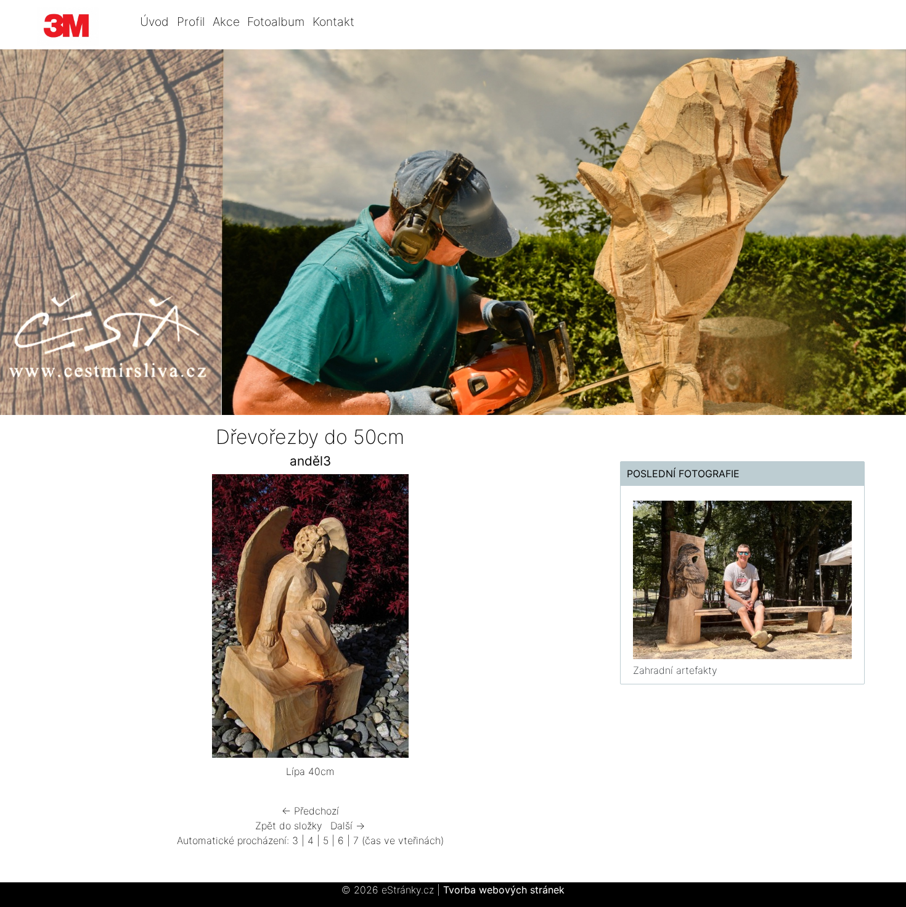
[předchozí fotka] (54, 619)
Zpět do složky (288, 825)
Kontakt (333, 21)
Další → (347, 825)
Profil (191, 21)
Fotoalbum (275, 21)
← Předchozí (310, 811)
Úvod (154, 21)
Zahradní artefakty (675, 670)
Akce (226, 21)
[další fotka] (566, 619)
